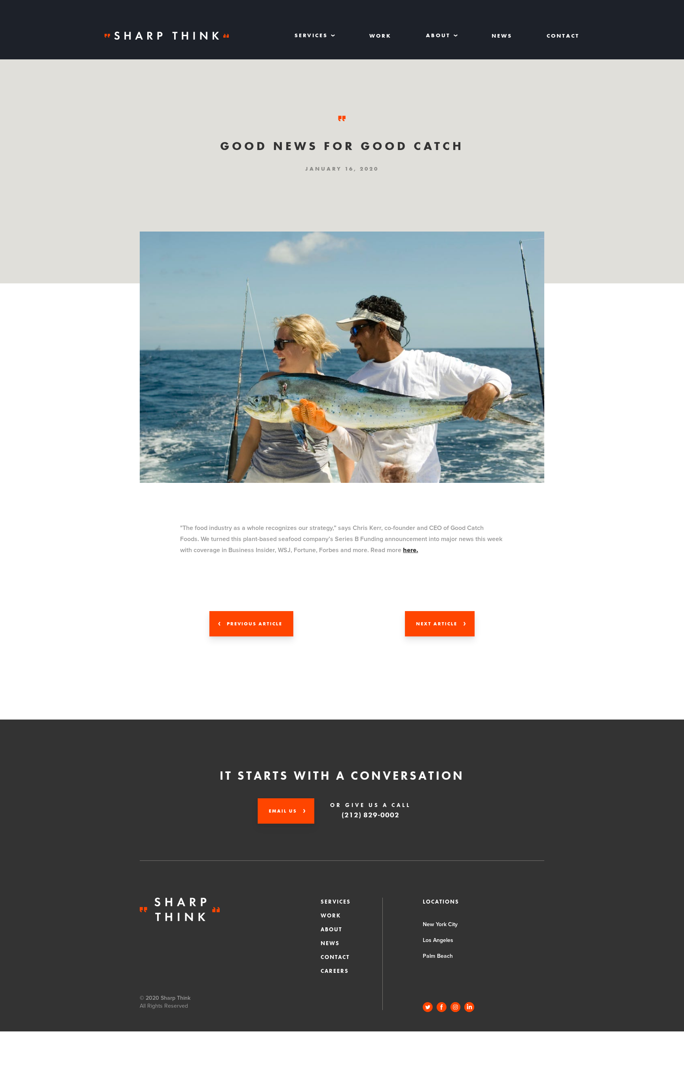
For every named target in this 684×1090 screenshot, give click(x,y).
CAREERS (335, 970)
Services (336, 901)
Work (380, 35)
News (502, 35)
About (331, 929)
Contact (563, 35)
